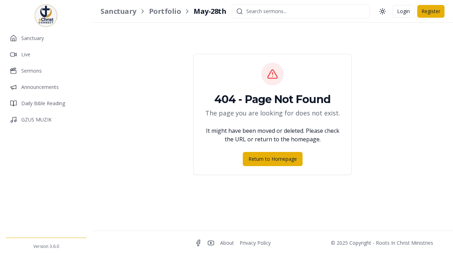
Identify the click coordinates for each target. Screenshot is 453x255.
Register (431, 11)
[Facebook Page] (198, 242)
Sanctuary (118, 11)
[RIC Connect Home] (46, 15)
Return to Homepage (272, 158)
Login (403, 11)
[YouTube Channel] (210, 242)
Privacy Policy (255, 242)
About (227, 242)
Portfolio (165, 11)
